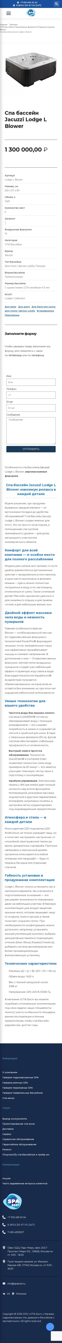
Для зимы (10, 306)
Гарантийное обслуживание (19, 1144)
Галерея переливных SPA (17, 1087)
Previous (9, 69)
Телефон (11, 389)
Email (9, 401)
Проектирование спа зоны (18, 1123)
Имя (8, 376)
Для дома (24, 306)
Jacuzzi (44, 467)
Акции (6, 1178)
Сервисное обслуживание (18, 1139)
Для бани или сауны (43, 306)
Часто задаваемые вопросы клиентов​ (24, 1183)
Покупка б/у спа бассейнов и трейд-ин (25, 1154)
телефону (37, 355)
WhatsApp (15, 355)
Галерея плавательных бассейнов (22, 1092)
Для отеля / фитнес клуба (20, 310)
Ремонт (6, 1149)
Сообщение (13, 414)
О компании (9, 1072)
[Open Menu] (8, 13)
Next (53, 69)
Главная (3, 24)
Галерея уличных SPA (15, 1082)
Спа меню (8, 1098)
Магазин (14, 24)
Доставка (8, 1128)
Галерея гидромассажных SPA (20, 1077)
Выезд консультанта (14, 1118)
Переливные (12, 315)
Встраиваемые (45, 310)
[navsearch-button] (56, 4)
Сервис (6, 1134)
